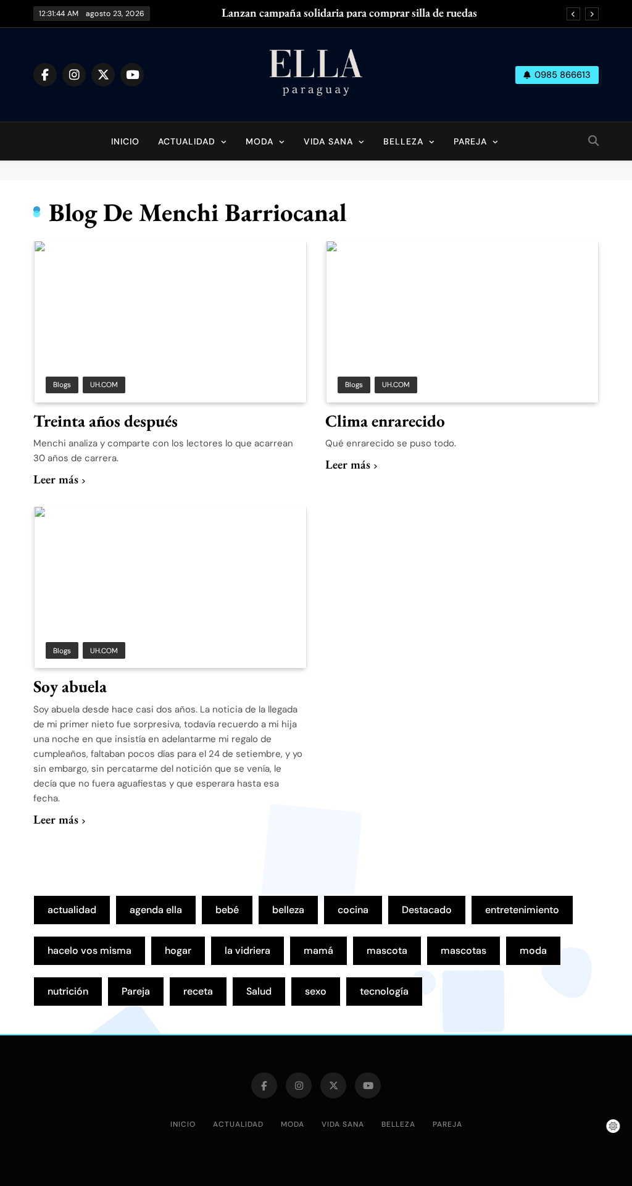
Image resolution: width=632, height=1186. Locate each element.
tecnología (384, 991)
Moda (259, 141)
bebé (227, 909)
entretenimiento (522, 909)
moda (533, 950)
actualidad (72, 909)
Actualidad (186, 141)
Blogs (62, 385)
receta (198, 991)
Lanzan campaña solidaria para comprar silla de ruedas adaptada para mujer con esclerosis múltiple (349, 13)
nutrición (68, 991)
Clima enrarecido (385, 421)
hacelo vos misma (89, 950)
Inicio (125, 141)
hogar (178, 950)
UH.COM (104, 385)
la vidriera (247, 950)
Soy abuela (70, 686)
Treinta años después (105, 421)
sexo (315, 991)
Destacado (427, 909)
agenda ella (156, 909)
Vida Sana (328, 141)
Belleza (403, 141)
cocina (353, 909)
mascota (387, 950)
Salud (259, 991)
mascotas (463, 950)
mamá (318, 950)
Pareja (470, 141)
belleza (288, 909)
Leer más (55, 479)
